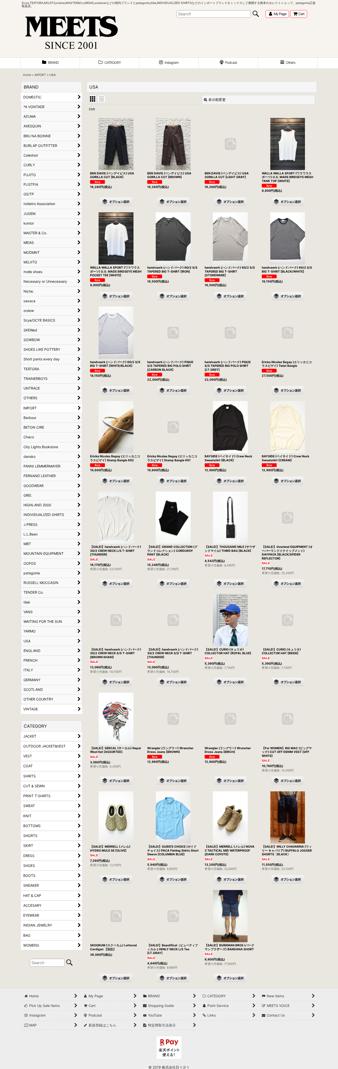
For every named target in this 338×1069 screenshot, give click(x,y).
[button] (287, 63)
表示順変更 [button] (217, 99)
